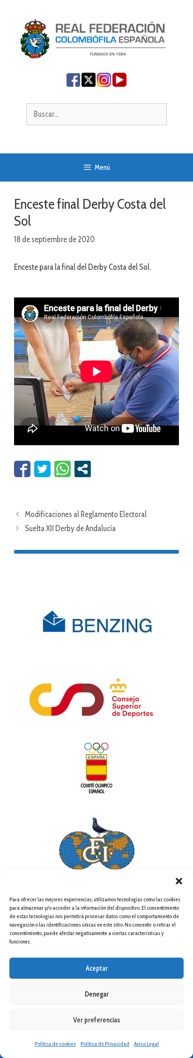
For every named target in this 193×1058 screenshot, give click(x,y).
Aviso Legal (146, 1043)
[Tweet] (42, 469)
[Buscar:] (96, 114)
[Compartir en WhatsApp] (62, 469)
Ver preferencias (96, 1020)
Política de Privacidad (105, 1043)
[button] (179, 881)
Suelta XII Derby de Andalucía (70, 528)
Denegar (97, 994)
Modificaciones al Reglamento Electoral (86, 514)
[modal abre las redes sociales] (82, 469)
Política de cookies (55, 1043)
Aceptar (97, 968)
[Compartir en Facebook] (22, 469)
